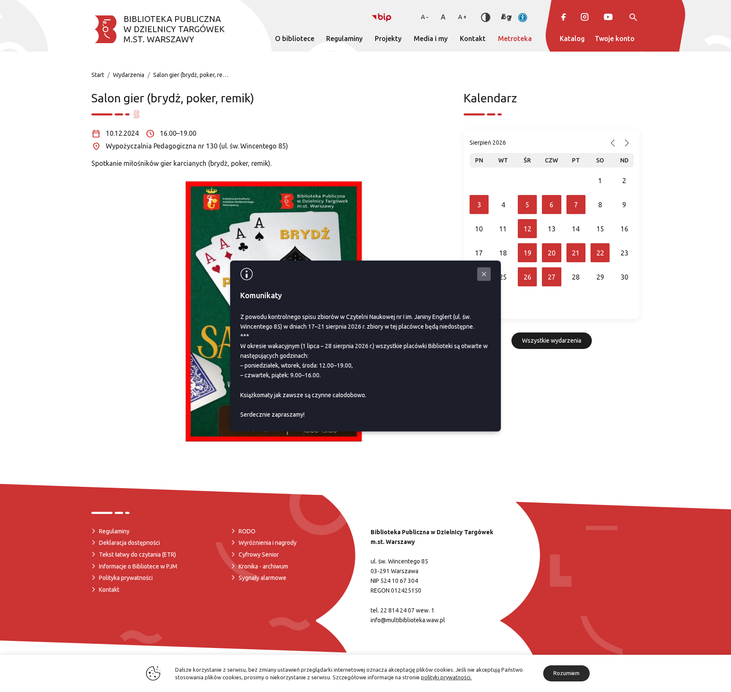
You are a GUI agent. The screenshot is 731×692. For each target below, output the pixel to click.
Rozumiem (566, 673)
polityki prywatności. (446, 677)
